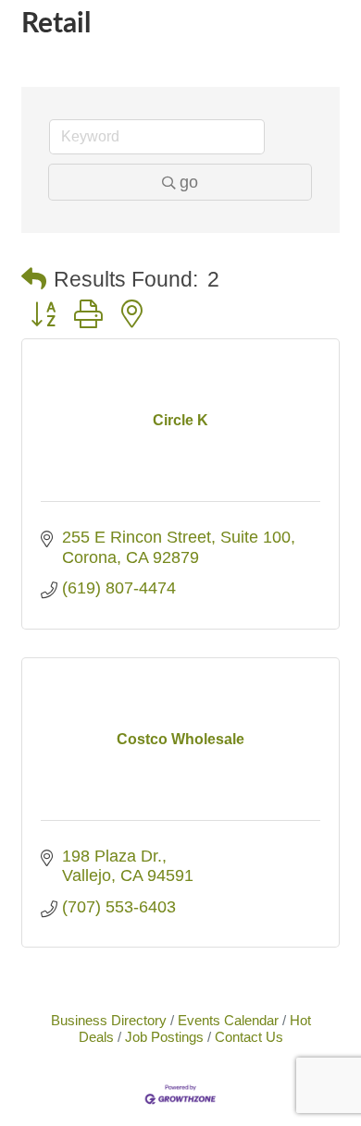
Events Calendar (228, 1020)
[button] (33, 280)
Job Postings (164, 1037)
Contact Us (249, 1037)
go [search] (189, 182)
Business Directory (109, 1020)
